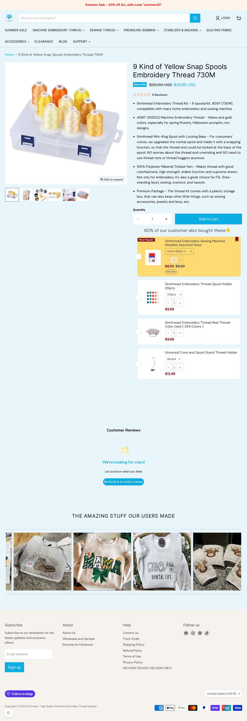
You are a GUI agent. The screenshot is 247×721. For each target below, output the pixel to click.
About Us (69, 633)
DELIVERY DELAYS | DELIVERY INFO (147, 668)
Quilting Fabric (219, 30)
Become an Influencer (78, 645)
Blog (63, 41)
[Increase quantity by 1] (166, 219)
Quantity (139, 209)
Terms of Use (132, 656)
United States (221, 694)
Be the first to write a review (123, 482)
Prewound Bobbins (140, 30)
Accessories (16, 41)
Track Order (131, 639)
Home (9, 55)
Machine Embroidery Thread (57, 30)
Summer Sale (16, 30)
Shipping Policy (134, 645)
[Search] (195, 18)
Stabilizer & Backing (181, 30)
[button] (224, 18)
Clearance (43, 41)
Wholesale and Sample (79, 639)
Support (80, 41)
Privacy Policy (133, 662)
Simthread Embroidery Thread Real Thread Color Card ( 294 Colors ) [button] (197, 324)
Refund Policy (132, 651)
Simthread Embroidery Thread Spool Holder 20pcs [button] (198, 286)
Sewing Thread (103, 30)
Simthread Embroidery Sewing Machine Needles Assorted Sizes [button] (195, 243)
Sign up (14, 667)
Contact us (130, 633)
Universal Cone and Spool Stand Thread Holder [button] (201, 352)
